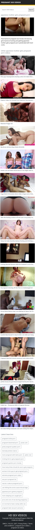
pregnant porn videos (22, 526)
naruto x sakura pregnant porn (12, 483)
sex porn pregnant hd (9, 479)
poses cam (24, 443)
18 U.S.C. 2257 (12, 524)
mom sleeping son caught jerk (12, 496)
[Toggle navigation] (31, 2)
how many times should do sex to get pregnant (17, 467)
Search (31, 10)
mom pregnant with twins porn (12, 455)
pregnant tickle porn (8, 439)
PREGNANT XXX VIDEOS (11, 2)
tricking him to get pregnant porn (13, 459)
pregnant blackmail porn (10, 443)
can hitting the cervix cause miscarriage (15, 487)
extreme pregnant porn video (11, 475)
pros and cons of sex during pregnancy (14, 500)
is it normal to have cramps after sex (14, 504)
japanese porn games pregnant (12, 492)
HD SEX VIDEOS (17, 515)
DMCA (5, 524)
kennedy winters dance (9, 451)
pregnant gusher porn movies (11, 463)
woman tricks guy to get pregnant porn (15, 471)
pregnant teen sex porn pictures (12, 508)
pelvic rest (28, 455)
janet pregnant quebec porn (11, 447)
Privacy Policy (22, 524)
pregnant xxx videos (17, 528)
